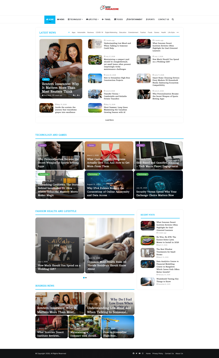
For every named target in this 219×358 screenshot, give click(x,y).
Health (163, 32)
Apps (73, 32)
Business (90, 32)
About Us (179, 353)
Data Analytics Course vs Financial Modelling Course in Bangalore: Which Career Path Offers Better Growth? (168, 266)
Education (122, 32)
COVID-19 (99, 32)
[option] (109, 170)
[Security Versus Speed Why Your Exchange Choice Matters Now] (158, 184)
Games (156, 32)
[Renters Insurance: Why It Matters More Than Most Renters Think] (60, 69)
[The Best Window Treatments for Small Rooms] (148, 252)
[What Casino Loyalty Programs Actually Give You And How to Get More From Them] (109, 155)
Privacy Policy (157, 353)
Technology (75, 19)
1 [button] (84, 277)
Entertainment (135, 19)
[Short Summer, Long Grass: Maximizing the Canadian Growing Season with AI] (95, 108)
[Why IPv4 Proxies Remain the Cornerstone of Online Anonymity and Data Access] (109, 184)
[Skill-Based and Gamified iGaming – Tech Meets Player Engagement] (158, 155)
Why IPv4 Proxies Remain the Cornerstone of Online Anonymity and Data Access (108, 191)
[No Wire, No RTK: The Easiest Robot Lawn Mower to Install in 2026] (148, 240)
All (69, 32)
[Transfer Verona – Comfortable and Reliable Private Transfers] (95, 94)
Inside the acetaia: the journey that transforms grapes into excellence (66, 109)
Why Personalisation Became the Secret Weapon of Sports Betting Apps (166, 96)
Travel (107, 19)
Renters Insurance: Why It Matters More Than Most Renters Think (56, 312)
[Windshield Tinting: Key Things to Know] (148, 282)
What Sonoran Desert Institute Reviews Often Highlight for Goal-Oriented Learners (165, 47)
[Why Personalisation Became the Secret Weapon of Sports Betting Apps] (144, 94)
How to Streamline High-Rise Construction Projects (117, 79)
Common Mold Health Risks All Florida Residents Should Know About (107, 265)
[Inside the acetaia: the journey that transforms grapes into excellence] (46, 108)
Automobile (81, 32)
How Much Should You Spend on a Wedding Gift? (166, 60)
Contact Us (163, 19)
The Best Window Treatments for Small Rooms (166, 252)
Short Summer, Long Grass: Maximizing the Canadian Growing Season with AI (116, 109)
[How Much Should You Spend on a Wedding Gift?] (144, 60)
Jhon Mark (47, 95)
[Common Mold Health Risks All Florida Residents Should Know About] (109, 245)
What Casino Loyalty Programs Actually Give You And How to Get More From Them (108, 162)
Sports (151, 19)
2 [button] (85, 277)
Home (51, 19)
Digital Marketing (111, 32)
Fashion (143, 32)
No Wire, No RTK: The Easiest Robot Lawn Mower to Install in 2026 (168, 239)
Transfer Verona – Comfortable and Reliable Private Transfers (115, 96)
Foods (119, 19)
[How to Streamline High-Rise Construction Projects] (95, 78)
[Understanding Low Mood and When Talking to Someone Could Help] (95, 44)
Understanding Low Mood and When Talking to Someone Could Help (117, 45)
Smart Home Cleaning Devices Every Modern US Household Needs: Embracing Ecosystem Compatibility (166, 81)
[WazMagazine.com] (109, 7)
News (61, 19)
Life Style (92, 19)
